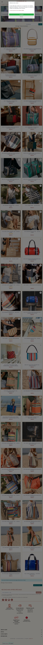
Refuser (21, 16)
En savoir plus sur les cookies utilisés (16, 10)
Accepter (21, 14)
